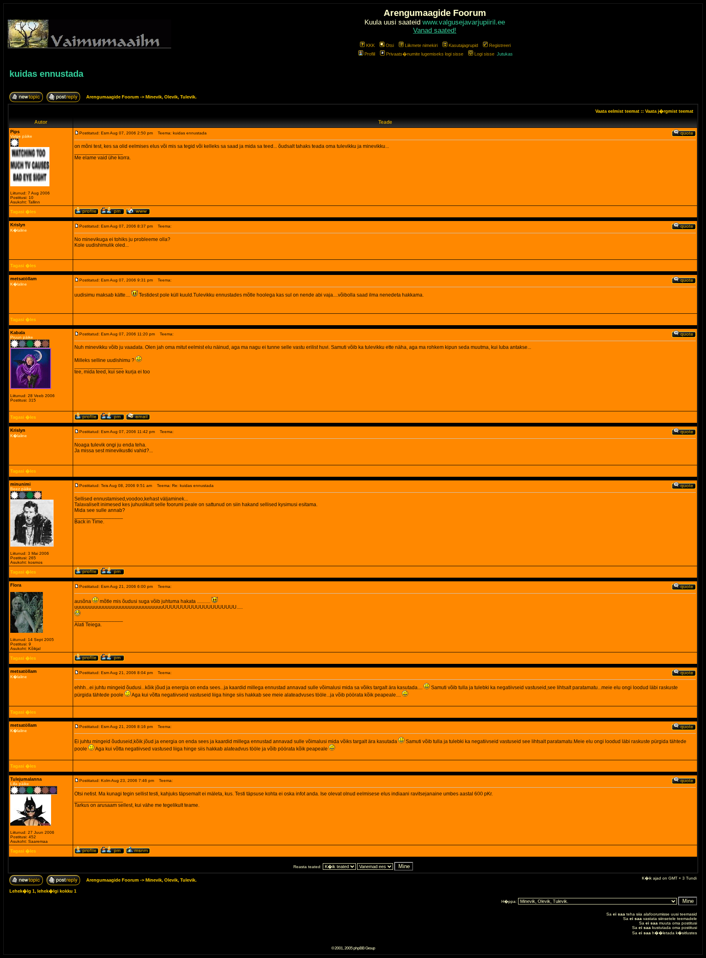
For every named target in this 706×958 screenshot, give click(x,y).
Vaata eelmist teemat (617, 111)
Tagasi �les (23, 211)
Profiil (369, 53)
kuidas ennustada (46, 74)
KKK (370, 45)
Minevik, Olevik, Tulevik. (171, 96)
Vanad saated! (434, 30)
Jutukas (505, 53)
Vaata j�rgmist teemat (669, 111)
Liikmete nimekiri (421, 45)
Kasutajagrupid (463, 45)
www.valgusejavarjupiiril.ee (463, 22)
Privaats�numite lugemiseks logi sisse (424, 53)
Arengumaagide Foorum (113, 96)
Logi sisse (484, 53)
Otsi (390, 45)
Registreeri (500, 45)
